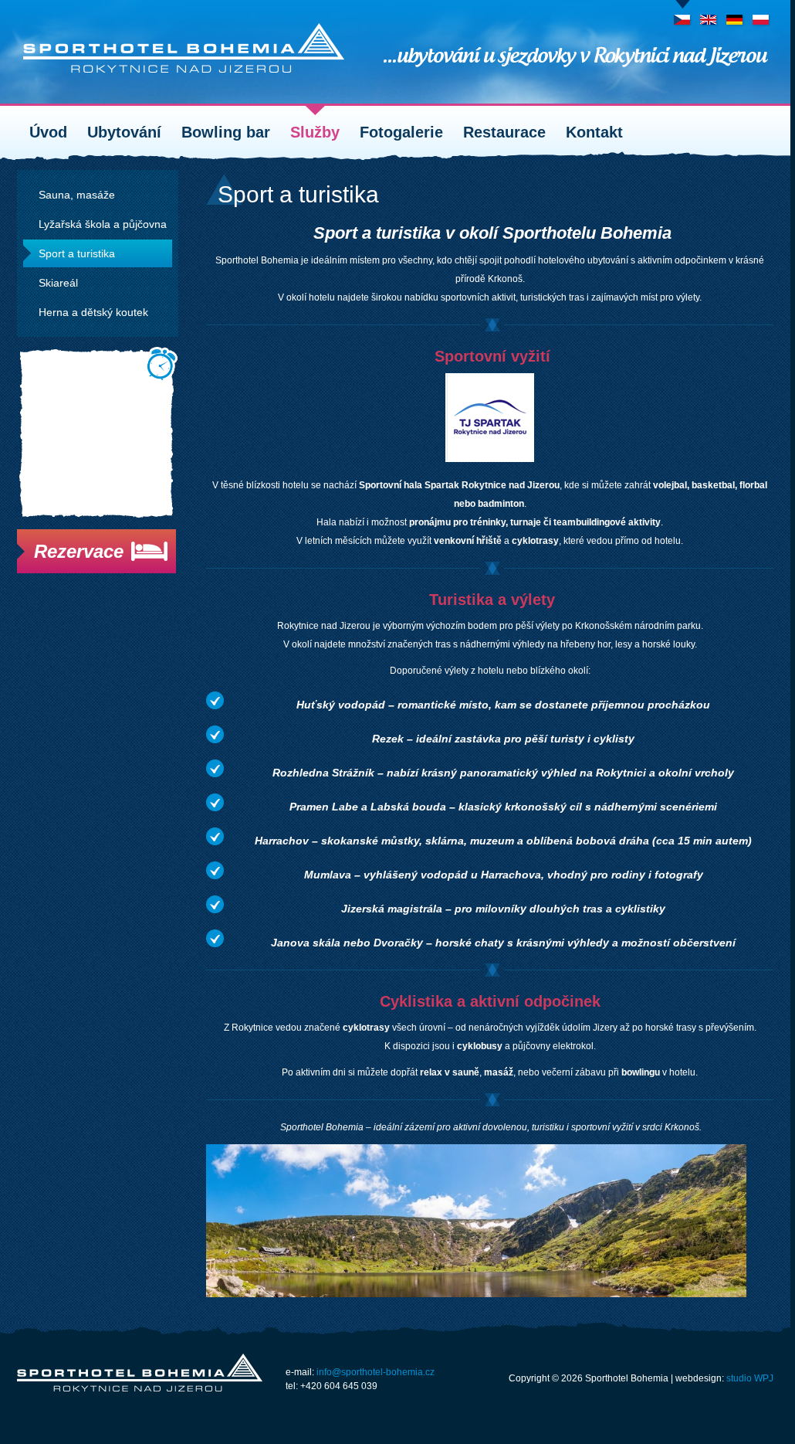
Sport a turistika (77, 253)
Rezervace (78, 551)
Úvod (48, 132)
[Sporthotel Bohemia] (183, 48)
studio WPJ (749, 1378)
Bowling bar (225, 132)
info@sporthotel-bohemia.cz (375, 1372)
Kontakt (594, 132)
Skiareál (58, 283)
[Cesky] (683, 14)
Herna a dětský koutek (93, 312)
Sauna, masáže (77, 195)
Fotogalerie (401, 132)
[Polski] (761, 14)
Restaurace (504, 132)
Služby (315, 132)
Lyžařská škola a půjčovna (103, 224)
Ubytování (124, 132)
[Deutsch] (735, 14)
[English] (709, 14)
